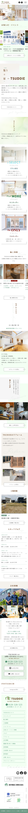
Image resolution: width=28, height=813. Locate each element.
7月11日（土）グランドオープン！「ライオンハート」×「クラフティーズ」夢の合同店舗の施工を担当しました (11, 554)
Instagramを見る (14, 689)
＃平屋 (5, 289)
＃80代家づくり (14, 287)
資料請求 (5, 754)
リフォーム (6, 736)
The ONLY (14, 280)
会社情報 (5, 740)
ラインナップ (7, 716)
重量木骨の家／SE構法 (9, 743)
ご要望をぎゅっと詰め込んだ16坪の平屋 (13, 284)
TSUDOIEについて (8, 712)
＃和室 (21, 287)
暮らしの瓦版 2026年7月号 (9, 562)
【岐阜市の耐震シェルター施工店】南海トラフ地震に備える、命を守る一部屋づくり (11, 538)
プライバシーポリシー (9, 761)
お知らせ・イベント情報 (10, 730)
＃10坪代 (5, 287)
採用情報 (5, 747)
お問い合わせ (7, 757)
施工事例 (5, 719)
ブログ (5, 733)
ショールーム (7, 726)
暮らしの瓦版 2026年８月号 (9, 546)
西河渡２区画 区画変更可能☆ (10, 518)
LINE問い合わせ (8, 750)
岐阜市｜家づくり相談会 (10, 49)
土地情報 (5, 723)
